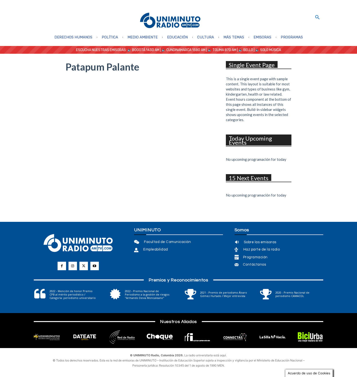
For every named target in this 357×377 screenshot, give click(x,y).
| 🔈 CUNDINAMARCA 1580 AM (182, 50)
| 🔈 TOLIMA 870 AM (220, 50)
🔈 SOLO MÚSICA (268, 50)
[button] (317, 17)
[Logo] (170, 21)
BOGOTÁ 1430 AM (145, 50)
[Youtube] (94, 266)
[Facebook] (62, 266)
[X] (83, 266)
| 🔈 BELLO (244, 50)
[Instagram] (72, 266)
